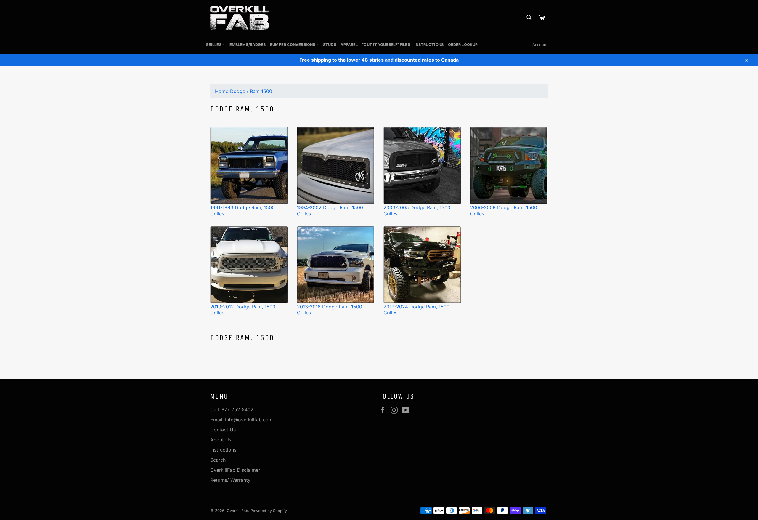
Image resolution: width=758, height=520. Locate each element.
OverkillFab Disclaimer (235, 470)
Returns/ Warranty (230, 480)
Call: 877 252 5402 (231, 409)
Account (540, 44)
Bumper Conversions (293, 44)
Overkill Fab (237, 510)
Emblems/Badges (247, 44)
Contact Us (223, 430)
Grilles (214, 44)
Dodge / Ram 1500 (251, 91)
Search (218, 460)
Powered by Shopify (268, 510)
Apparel (349, 44)
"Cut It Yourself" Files (386, 44)
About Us (220, 440)
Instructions (429, 44)
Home (221, 91)
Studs (329, 44)
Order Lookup (463, 44)
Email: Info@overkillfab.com (241, 420)
